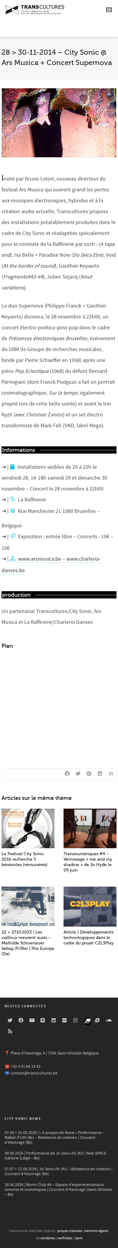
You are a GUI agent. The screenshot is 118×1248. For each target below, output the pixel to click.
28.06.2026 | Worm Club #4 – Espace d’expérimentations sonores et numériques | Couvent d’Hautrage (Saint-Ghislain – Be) (58, 1189)
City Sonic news (23, 1118)
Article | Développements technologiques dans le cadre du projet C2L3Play (89, 937)
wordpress (48, 1238)
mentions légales (96, 1231)
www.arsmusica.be (39, 559)
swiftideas (65, 1238)
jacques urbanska (69, 1231)
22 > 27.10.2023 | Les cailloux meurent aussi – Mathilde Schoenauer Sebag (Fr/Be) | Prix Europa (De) (28, 943)
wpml (79, 1238)
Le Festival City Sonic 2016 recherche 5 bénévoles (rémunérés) (25, 859)
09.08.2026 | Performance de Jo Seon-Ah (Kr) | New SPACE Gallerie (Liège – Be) (55, 1156)
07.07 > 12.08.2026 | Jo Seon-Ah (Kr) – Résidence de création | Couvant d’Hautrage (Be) (58, 1171)
